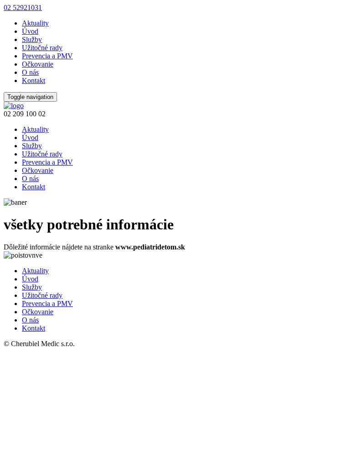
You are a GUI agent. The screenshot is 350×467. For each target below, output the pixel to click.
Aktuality (35, 23)
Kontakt (33, 80)
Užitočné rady (42, 48)
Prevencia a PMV (47, 56)
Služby (32, 39)
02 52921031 (23, 7)
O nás (30, 72)
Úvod (30, 31)
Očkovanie (37, 64)
